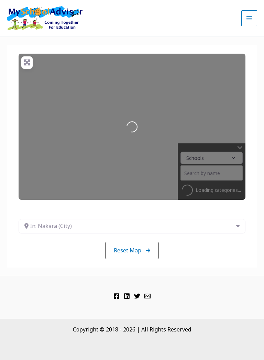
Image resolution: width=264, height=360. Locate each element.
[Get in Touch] (147, 296)
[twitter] (137, 296)
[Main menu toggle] (249, 18)
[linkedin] (127, 296)
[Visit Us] (116, 296)
